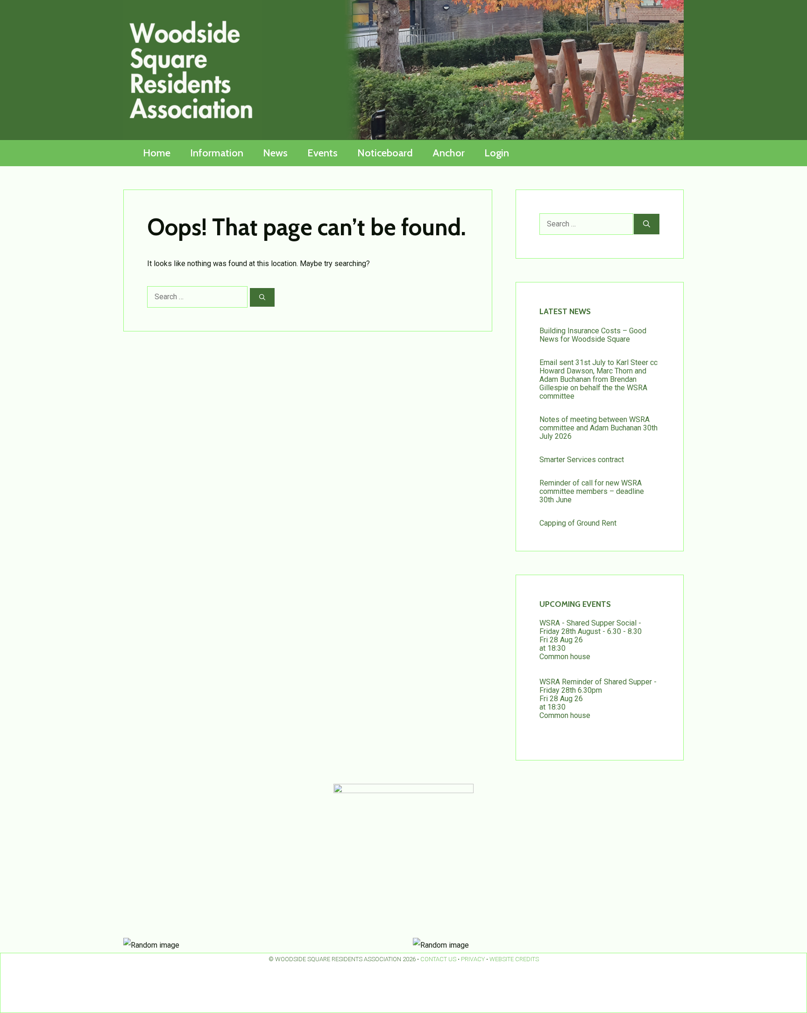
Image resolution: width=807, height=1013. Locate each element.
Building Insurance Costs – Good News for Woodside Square (592, 335)
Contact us (438, 959)
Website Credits (514, 959)
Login (496, 153)
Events (322, 153)
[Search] (262, 297)
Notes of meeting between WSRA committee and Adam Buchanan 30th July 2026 (598, 428)
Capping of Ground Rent (577, 523)
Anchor (448, 153)
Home (156, 153)
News (275, 153)
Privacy (473, 959)
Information (216, 153)
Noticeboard (385, 153)
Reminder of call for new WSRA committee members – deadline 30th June (591, 491)
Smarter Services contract (581, 459)
